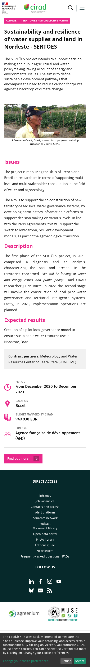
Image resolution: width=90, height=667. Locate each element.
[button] (70, 8)
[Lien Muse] (62, 620)
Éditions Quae (45, 545)
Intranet (45, 495)
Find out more (18, 459)
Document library (45, 528)
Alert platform (45, 512)
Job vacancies (45, 501)
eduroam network (45, 518)
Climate (11, 20)
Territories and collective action (44, 20)
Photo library (45, 539)
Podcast (45, 524)
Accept (79, 661)
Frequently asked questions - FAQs (45, 556)
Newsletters (45, 551)
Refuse (66, 661)
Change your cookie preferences (25, 661)
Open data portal (45, 534)
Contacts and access (45, 507)
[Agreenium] (24, 620)
